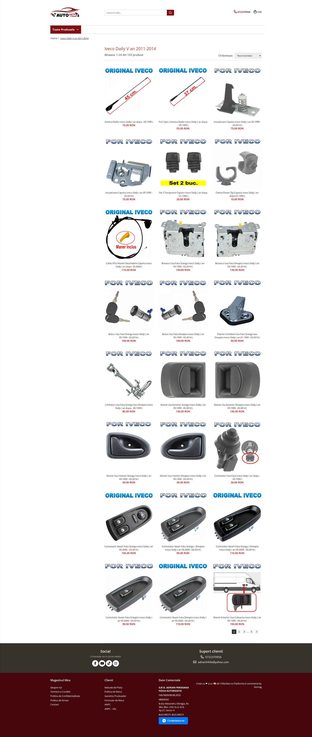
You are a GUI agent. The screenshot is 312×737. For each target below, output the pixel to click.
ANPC (108, 704)
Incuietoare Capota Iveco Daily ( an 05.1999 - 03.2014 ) (237, 123)
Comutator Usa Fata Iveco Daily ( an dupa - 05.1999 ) (237, 477)
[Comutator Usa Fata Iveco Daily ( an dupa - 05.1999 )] (237, 446)
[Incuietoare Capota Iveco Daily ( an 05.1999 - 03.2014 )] (237, 93)
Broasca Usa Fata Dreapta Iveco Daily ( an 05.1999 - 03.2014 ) (237, 265)
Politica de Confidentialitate (65, 696)
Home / (55, 38)
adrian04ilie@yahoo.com (213, 662)
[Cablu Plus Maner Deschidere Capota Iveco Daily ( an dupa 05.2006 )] (129, 234)
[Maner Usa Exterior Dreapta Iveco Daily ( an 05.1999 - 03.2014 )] (237, 376)
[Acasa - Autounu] (68, 12)
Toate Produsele (64, 29)
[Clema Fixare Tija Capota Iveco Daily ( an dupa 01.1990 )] (237, 163)
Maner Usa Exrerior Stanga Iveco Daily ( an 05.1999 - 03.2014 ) (183, 406)
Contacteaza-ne (175, 720)
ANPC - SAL (110, 708)
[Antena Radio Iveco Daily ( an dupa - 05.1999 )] (129, 93)
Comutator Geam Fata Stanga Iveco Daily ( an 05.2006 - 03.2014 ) (129, 548)
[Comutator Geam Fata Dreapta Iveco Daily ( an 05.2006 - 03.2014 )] (129, 588)
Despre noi (56, 687)
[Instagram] (116, 663)
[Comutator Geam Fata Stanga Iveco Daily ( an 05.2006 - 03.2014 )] (129, 517)
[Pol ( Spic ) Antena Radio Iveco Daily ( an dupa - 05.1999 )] (183, 93)
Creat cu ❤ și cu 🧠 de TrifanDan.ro (215, 683)
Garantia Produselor (115, 696)
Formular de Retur (114, 700)
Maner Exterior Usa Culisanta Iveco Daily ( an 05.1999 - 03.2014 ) (237, 619)
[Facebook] (95, 663)
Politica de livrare (59, 700)
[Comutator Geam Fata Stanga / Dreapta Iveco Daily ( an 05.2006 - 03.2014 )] (183, 517)
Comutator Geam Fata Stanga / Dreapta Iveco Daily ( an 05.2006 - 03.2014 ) (183, 548)
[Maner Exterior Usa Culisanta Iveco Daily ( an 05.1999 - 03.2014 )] (237, 588)
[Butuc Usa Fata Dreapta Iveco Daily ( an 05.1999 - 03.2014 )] (183, 305)
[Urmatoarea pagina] (256, 631)
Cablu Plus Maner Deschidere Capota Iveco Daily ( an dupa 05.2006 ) (129, 265)
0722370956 (213, 657)
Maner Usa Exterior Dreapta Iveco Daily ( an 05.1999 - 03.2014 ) (237, 406)
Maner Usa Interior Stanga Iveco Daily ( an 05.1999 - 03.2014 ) (129, 477)
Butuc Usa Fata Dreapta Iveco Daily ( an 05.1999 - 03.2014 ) (183, 335)
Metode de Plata (113, 687)
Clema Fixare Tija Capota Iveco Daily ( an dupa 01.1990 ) (237, 194)
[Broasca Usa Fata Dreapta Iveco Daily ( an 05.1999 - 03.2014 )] (237, 234)
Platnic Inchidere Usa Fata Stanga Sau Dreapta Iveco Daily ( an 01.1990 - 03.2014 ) (237, 335)
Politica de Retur (113, 691)
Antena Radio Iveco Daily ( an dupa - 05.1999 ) (129, 121)
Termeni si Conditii (60, 691)
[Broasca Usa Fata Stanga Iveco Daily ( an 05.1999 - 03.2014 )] (183, 234)
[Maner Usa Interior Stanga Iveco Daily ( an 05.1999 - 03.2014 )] (129, 447)
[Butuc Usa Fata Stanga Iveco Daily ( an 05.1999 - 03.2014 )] (129, 305)
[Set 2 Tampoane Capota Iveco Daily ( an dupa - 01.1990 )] (183, 163)
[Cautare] (170, 13)
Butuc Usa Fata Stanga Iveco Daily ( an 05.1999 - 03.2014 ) (129, 335)
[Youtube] (102, 663)
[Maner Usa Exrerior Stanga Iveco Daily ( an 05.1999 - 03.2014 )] (183, 376)
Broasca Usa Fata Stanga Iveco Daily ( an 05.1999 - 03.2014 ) (183, 265)
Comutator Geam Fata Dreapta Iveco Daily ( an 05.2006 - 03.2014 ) (129, 619)
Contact (54, 704)
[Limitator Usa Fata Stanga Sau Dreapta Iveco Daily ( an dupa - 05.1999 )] (129, 376)
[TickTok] (109, 663)
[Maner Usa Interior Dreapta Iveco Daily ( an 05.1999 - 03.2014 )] (183, 446)
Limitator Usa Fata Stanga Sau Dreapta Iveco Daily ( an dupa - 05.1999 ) (129, 406)
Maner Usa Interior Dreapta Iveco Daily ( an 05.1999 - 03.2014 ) (183, 477)
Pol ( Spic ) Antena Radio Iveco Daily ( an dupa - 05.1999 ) (183, 123)
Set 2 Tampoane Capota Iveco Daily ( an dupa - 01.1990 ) (183, 194)
